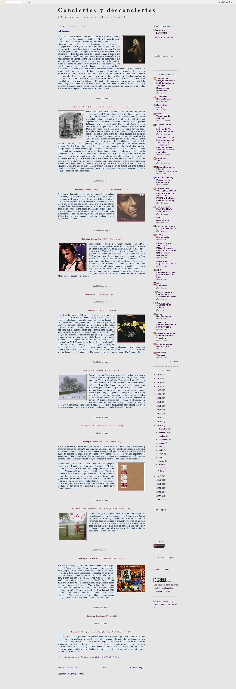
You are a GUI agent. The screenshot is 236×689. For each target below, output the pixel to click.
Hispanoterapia (163, 99)
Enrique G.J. (162, 158)
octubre (162, 436)
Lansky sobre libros (165, 333)
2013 (159, 426)
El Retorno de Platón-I (166, 171)
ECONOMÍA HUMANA (166, 228)
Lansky (159, 235)
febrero (162, 464)
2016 (159, 414)
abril (161, 457)
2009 (159, 488)
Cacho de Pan (162, 303)
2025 (159, 378)
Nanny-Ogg (161, 105)
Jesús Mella (161, 97)
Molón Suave (162, 261)
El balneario (161, 286)
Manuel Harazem (164, 292)
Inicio (103, 667)
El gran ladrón (162, 237)
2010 (159, 484)
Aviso (159, 161)
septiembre (164, 440)
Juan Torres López (165, 138)
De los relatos (162, 346)
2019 (159, 402)
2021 (159, 394)
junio (161, 450)
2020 (159, 398)
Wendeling (161, 353)
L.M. (158, 218)
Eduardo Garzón (164, 243)
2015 (159, 418)
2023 (159, 386)
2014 (159, 422)
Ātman (159, 314)
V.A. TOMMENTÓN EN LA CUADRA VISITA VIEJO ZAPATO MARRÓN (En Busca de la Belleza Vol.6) (166, 196)
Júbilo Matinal (163, 207)
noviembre (163, 432)
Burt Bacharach (163, 316)
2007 (159, 496)
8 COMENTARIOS (110, 657)
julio (161, 447)
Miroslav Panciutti (161, 31)
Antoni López (162, 189)
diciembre (163, 429)
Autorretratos (162, 220)
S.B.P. (159, 270)
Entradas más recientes (67, 667)
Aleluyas (161, 471)
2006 (159, 500)
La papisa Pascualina (166, 264)
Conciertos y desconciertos (107, 9)
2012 (159, 476)
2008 (159, 492)
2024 (159, 382)
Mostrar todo (174, 361)
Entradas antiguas (137, 667)
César (159, 114)
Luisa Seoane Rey (164, 178)
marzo (161, 461)
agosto (162, 443)
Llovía (159, 107)
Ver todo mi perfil (164, 37)
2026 (159, 374)
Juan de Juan (162, 78)
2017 (159, 410)
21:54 (97, 657)
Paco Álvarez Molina (165, 226)
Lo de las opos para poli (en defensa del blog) (165, 274)
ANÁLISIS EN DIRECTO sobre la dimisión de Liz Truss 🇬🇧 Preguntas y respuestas (166, 250)
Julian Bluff (161, 322)
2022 (159, 390)
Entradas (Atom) (77, 674)
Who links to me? (161, 569)
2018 (159, 406)
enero (161, 468)
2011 (159, 480)
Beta (158, 283)
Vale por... (160, 355)
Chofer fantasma (164, 344)
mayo (161, 454)
